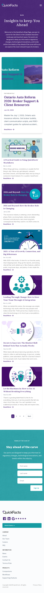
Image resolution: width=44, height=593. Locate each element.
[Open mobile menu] (40, 5)
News (4, 553)
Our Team (5, 539)
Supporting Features (9, 578)
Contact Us (6, 560)
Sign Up (36, 488)
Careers (5, 542)
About (4, 535)
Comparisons (7, 571)
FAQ (3, 545)
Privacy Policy (37, 585)
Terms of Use (7, 563)
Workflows (6, 575)
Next (29, 416)
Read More (8, 129)
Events (4, 557)
